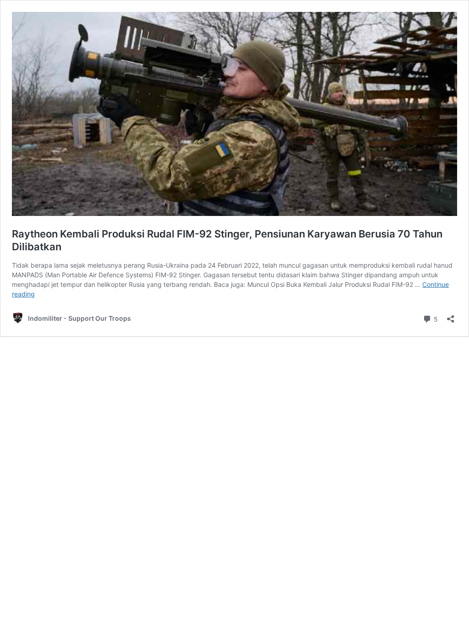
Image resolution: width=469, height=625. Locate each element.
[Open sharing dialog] (450, 316)
